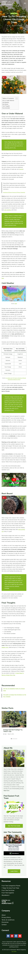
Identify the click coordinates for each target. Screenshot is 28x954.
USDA (16, 303)
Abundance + (6, 895)
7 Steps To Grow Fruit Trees (10, 888)
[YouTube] (20, 936)
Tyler (9, 25)
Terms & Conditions (8, 920)
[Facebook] (8, 936)
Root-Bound (5, 104)
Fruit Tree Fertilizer (8, 890)
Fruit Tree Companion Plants (11, 886)
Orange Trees (14, 13)
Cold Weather (5, 102)
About (4, 915)
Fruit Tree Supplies (8, 893)
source (21, 169)
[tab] (11, 738)
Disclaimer (5, 922)
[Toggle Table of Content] (15, 98)
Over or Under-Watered (8, 100)
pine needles (7, 210)
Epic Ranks (14, 951)
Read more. (6, 790)
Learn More (14, 871)
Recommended (6, 108)
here (3, 278)
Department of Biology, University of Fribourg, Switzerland (14, 192)
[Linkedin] (16, 936)
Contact (4, 924)
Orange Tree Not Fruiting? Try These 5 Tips (12, 730)
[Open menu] (24, 3)
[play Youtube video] (14, 480)
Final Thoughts (6, 106)
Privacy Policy (6, 917)
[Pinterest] (12, 936)
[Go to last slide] (4, 724)
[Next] (23, 724)
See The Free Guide (14, 826)
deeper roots (5, 647)
